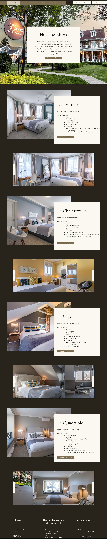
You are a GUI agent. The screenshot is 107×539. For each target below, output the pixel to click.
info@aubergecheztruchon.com (85, 529)
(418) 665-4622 (90, 531)
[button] (53, 169)
